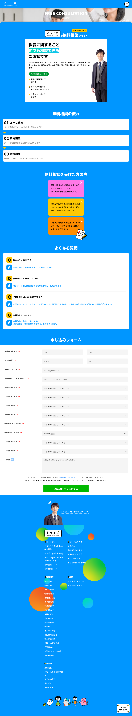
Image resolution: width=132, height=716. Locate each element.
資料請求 (48, 683)
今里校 (47, 626)
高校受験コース (50, 568)
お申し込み (49, 687)
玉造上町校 (49, 589)
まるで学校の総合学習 (77, 562)
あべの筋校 (49, 602)
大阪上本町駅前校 (51, 643)
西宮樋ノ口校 (50, 597)
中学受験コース (50, 564)
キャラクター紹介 (75, 585)
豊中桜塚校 (49, 655)
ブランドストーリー (76, 581)
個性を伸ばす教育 (75, 554)
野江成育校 (49, 606)
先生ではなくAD (74, 558)
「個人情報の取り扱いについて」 (70, 477)
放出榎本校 (49, 610)
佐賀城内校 (49, 647)
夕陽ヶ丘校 (49, 614)
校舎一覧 (48, 581)
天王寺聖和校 (50, 639)
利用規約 (91, 480)
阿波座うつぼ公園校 (52, 651)
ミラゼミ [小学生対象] (53, 553)
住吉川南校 (49, 593)
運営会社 (48, 668)
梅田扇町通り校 (50, 634)
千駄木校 (48, 585)
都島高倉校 (49, 622)
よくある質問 (50, 679)
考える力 (71, 546)
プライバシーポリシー (78, 480)
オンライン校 (50, 630)
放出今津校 (49, 618)
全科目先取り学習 (75, 550)
